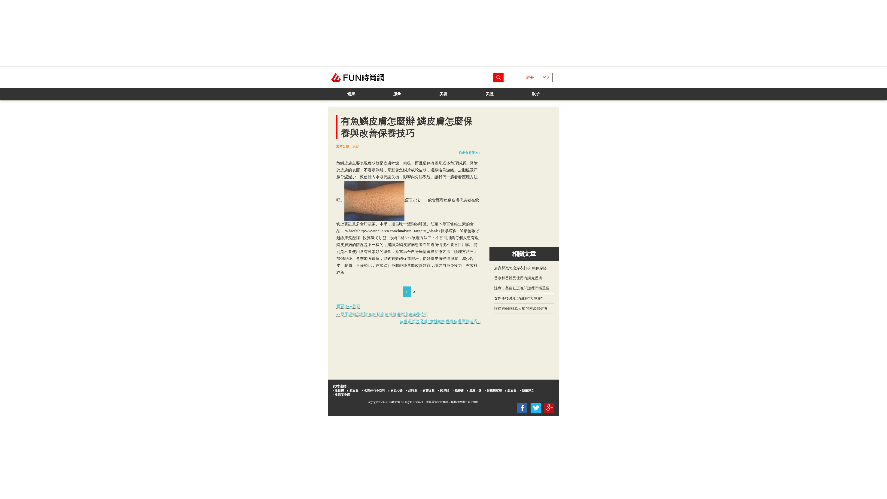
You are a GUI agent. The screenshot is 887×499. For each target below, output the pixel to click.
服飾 (397, 94)
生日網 (339, 390)
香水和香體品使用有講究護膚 (518, 278)
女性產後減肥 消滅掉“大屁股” (518, 298)
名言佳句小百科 (374, 390)
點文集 (511, 390)
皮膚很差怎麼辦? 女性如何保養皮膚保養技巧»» (440, 321)
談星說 (444, 390)
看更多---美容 (348, 306)
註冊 (530, 77)
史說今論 (397, 390)
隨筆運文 (528, 390)
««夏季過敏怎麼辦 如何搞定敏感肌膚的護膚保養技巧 (382, 314)
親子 (536, 94)
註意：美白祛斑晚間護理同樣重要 (522, 288)
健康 (351, 94)
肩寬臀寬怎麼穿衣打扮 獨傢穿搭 (520, 268)
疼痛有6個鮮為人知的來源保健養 (521, 308)
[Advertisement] (443, 33)
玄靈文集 (429, 390)
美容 (443, 94)
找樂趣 (459, 390)
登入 (546, 77)
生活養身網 (342, 394)
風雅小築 (475, 390)
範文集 (353, 390)
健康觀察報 (494, 390)
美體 (490, 94)
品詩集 (412, 390)
